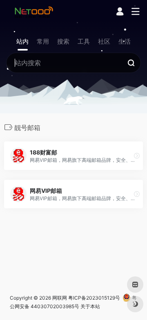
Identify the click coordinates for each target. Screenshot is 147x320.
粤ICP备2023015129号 (94, 298)
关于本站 (90, 306)
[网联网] (34, 11)
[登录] (120, 12)
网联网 (59, 298)
